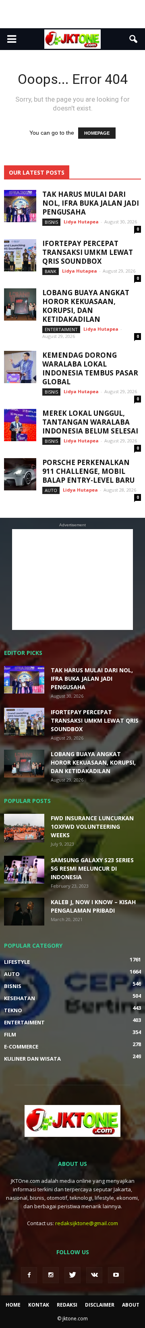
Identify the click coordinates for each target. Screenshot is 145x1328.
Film (10, 1034)
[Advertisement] (72, 14)
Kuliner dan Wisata (32, 1058)
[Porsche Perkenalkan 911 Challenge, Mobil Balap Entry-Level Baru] (20, 474)
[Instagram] (51, 1275)
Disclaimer (99, 1304)
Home (13, 1304)
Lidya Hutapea (81, 222)
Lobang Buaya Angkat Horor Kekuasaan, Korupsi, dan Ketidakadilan (85, 306)
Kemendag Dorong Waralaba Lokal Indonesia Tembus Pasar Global (90, 368)
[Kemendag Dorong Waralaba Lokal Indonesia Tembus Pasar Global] (20, 367)
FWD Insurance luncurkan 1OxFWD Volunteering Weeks (92, 826)
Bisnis (51, 222)
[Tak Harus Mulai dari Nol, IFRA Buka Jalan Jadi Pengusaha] (20, 206)
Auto (51, 490)
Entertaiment (61, 329)
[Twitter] (72, 1275)
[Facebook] (29, 1275)
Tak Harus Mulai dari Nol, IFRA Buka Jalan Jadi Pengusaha (90, 203)
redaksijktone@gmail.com (86, 1223)
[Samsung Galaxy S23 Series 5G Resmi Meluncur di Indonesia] (24, 870)
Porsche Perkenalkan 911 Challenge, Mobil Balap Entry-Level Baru (88, 471)
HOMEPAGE (97, 133)
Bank (50, 271)
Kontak (38, 1304)
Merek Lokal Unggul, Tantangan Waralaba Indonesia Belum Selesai (90, 422)
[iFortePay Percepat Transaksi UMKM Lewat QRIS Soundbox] (20, 255)
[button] (133, 39)
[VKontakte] (94, 1275)
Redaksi (67, 1304)
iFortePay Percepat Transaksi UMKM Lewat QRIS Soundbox (87, 252)
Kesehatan (19, 998)
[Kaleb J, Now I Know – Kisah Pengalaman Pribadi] (24, 912)
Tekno (13, 1010)
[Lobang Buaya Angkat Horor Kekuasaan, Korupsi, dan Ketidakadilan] (20, 304)
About (130, 1304)
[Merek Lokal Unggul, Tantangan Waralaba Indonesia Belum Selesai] (20, 425)
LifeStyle (17, 961)
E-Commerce (21, 1046)
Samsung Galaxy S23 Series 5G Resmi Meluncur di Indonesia (92, 868)
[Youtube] (116, 1275)
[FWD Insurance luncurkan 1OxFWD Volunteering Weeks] (24, 828)
